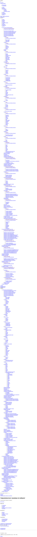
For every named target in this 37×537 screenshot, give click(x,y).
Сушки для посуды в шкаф (10, 240)
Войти (1, 16)
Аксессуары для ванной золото (9, 294)
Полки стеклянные (7, 205)
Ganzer (5, 321)
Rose (6, 102)
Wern (6, 368)
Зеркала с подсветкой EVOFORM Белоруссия (11, 250)
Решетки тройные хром (11, 426)
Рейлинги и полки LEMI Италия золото (10, 237)
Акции (3, 7)
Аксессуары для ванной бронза (9, 35)
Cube (6, 337)
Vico (6, 331)
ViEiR (7, 137)
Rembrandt (7, 346)
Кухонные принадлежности (6, 245)
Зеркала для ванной (7, 247)
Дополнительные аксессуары (10, 371)
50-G (6, 362)
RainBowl (7, 97)
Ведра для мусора (6, 153)
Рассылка (3, 521)
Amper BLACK (10, 374)
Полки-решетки (8, 199)
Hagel (6, 300)
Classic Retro (8, 442)
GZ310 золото (8, 325)
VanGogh (7, 353)
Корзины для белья (7, 262)
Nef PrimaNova (10, 451)
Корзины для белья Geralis (8, 265)
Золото (7, 406)
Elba (8, 385)
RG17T (7, 342)
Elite (6, 312)
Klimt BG (7, 345)
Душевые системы (8, 488)
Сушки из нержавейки (9, 465)
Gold (6, 328)
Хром (6, 405)
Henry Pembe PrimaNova (11, 449)
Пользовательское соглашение (6, 507)
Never (8, 376)
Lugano (7, 332)
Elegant (7, 306)
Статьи (3, 12)
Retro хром (7, 309)
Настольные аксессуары (9, 334)
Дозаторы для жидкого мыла (10, 166)
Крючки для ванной (9, 185)
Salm (8, 386)
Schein (7, 112)
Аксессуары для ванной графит (9, 30)
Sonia (6, 126)
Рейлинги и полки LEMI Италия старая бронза (11, 236)
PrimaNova (7, 445)
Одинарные (7, 419)
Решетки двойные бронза (11, 424)
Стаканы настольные (9, 434)
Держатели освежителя (7, 156)
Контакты (3, 508)
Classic (7, 51)
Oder (8, 380)
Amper (9, 373)
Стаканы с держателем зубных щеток (11, 437)
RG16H (7, 339)
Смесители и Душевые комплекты (9, 267)
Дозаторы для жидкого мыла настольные (12, 399)
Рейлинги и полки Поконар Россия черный (10, 238)
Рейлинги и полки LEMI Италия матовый (10, 235)
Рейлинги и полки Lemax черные (9, 232)
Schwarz (7, 303)
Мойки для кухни (5, 491)
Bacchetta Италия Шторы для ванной (9, 260)
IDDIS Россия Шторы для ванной (9, 259)
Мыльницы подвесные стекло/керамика (12, 414)
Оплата (5, 9)
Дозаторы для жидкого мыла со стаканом (12, 400)
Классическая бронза (9, 327)
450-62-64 (2, 286)
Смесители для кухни (9, 485)
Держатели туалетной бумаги (10, 157)
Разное (7, 335)
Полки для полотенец (7, 206)
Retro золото (8, 310)
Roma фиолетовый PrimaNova (12, 446)
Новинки (3, 8)
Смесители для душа (9, 484)
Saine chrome (8, 350)
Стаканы (7, 208)
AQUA (7, 338)
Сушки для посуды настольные (9, 463)
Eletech (7, 358)
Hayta (6, 82)
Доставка (5, 10)
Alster (6, 330)
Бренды (3, 14)
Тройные (7, 425)
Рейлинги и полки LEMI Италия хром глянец (11, 459)
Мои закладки (4, 520)
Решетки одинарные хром (12, 420)
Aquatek (7, 37)
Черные (7, 407)
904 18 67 (2, 287)
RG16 (7, 341)
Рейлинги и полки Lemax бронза (9, 458)
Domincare (7, 62)
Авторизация (4, 5)
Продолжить (2, 501)
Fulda (8, 375)
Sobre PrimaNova (10, 450)
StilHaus (7, 132)
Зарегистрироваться (6, 16)
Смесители (5, 482)
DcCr (6, 315)
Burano (7, 333)
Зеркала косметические (9, 178)
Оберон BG (7, 298)
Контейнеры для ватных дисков (9, 408)
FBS (6, 67)
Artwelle (5, 299)
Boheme (5, 49)
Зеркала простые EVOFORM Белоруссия (10, 252)
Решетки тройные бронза (11, 428)
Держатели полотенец (7, 165)
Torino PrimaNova (10, 447)
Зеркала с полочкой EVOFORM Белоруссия (10, 251)
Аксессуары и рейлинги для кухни (7, 456)
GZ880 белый (8, 324)
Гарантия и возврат (7, 11)
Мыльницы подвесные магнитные (11, 413)
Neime (8, 377)
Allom (7, 354)
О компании (4, 13)
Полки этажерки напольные (8, 431)
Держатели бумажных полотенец (9, 163)
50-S (6, 363)
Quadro (7, 313)
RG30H (7, 340)
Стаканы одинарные (9, 433)
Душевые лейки (6, 283)
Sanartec (7, 108)
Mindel (9, 378)
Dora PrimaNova (10, 448)
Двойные (7, 422)
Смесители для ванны (9, 483)
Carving (7, 348)
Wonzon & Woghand (7, 387)
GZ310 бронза (8, 322)
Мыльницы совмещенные (10, 416)
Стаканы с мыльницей (9, 435)
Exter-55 (9, 383)
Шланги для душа (6, 282)
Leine (6, 365)
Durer (6, 347)
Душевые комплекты (9, 278)
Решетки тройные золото (11, 427)
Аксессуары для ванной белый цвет (9, 33)
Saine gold (7, 351)
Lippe (6, 369)
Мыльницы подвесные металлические (12, 415)
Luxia (6, 318)
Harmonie (7, 301)
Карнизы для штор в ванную (6, 261)
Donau (9, 382)
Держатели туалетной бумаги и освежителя (12, 394)
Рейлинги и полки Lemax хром (9, 233)
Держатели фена (6, 155)
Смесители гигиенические (10, 486)
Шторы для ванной (7, 256)
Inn (8, 381)
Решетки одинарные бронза (12, 421)
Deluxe (7, 307)
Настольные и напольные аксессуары (11, 219)
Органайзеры (6, 417)
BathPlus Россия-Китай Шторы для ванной (10, 258)
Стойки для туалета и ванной (8, 216)
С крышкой (7, 392)
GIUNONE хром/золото (9, 360)
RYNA (7, 320)
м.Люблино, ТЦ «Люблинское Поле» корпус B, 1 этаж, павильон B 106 (6, 524)
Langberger (7, 87)
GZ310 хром (8, 323)
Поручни (5, 204)
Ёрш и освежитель (8, 403)
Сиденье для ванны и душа (8, 217)
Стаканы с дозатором (9, 436)
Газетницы (5, 154)
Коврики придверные (5, 254)
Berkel (7, 366)
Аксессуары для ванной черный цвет (9, 32)
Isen (6, 367)
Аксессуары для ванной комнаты (9, 28)
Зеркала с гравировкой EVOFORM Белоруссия (11, 249)
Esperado (7, 317)
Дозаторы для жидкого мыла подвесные (12, 398)
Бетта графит (8, 297)
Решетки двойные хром (11, 423)
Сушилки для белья (5, 480)
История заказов (4, 519)
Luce (6, 357)
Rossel (8, 384)
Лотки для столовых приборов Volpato (10, 244)
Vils (8, 379)
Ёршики (7, 172)
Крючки (7, 410)
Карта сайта (4, 515)
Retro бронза (8, 308)
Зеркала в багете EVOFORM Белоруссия (10, 472)
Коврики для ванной (5, 253)
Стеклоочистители (7, 438)
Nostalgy (7, 319)
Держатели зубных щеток (8, 164)
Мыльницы (7, 191)
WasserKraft (7, 142)
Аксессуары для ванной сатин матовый (10, 31)
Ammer (7, 370)
